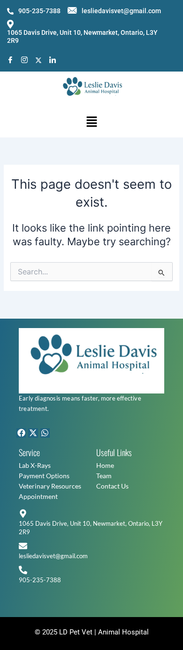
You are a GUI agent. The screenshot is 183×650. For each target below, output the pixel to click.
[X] (38, 59)
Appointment (38, 496)
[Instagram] (24, 60)
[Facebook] (10, 60)
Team (104, 476)
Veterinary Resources (50, 486)
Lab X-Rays (35, 465)
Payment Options (44, 476)
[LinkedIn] (52, 60)
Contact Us (112, 486)
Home (105, 465)
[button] (91, 122)
